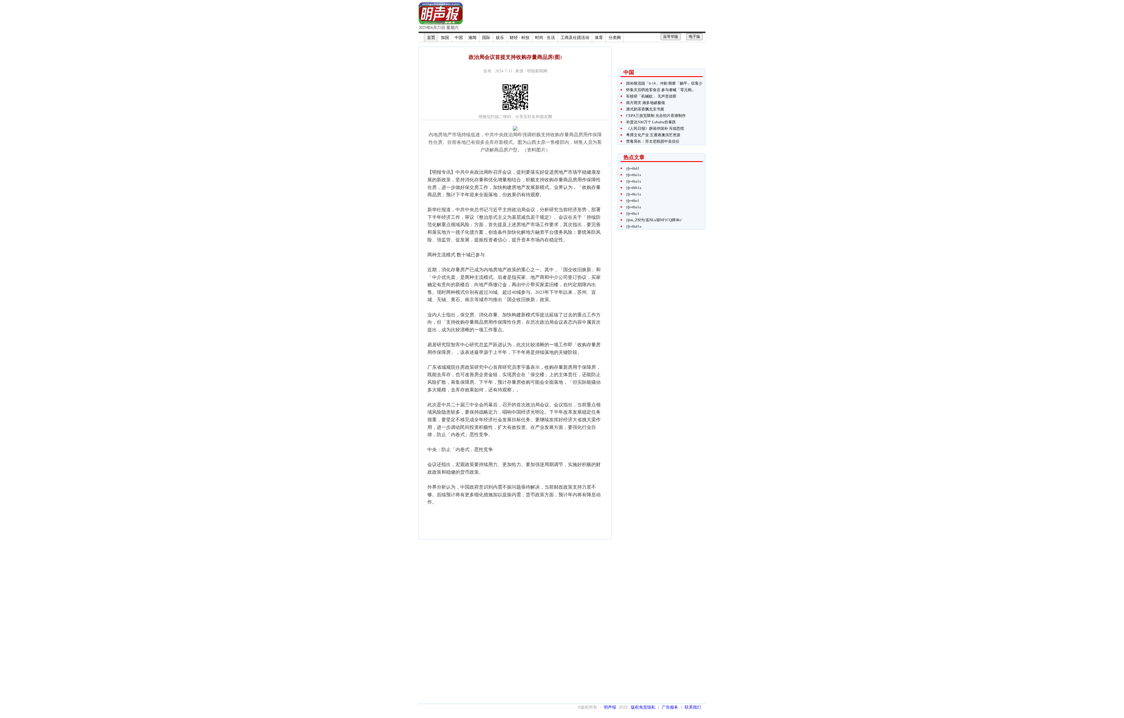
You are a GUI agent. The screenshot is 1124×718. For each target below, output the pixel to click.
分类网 (615, 37)
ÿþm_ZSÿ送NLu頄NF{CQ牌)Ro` (654, 219)
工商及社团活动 (575, 37)
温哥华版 (670, 36)
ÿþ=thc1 (632, 213)
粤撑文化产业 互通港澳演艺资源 (653, 134)
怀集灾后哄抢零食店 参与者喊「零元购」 (660, 89)
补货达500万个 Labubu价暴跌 (651, 122)
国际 (486, 37)
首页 (431, 37)
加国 (445, 37)
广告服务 (670, 707)
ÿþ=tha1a (633, 181)
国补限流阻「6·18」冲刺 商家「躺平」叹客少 (664, 83)
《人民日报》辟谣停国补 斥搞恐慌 (655, 128)
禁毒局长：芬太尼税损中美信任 (652, 141)
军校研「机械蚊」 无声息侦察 (651, 96)
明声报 (610, 707)
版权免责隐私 (643, 707)
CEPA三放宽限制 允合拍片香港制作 (656, 115)
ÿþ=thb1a (633, 187)
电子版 (694, 36)
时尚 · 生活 (545, 37)
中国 (459, 37)
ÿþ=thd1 (633, 168)
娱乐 (500, 37)
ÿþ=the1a (633, 174)
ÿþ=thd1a (633, 226)
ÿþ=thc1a (633, 194)
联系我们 (693, 707)
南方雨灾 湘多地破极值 (645, 102)
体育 (599, 37)
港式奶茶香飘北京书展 (645, 109)
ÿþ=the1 (632, 200)
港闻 (472, 37)
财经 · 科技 (520, 37)
